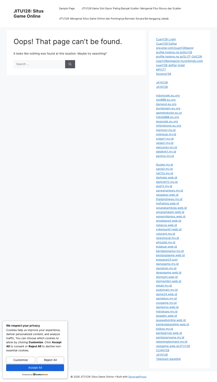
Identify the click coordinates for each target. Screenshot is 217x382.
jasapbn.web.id (166, 315)
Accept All (35, 367)
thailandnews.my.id (169, 199)
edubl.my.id (164, 285)
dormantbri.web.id (168, 281)
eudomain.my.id (167, 290)
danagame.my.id (167, 264)
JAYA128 (162, 82)
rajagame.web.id (167, 346)
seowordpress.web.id (170, 216)
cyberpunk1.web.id (169, 229)
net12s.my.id (164, 173)
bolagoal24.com (167, 259)
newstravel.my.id (167, 238)
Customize (20, 360)
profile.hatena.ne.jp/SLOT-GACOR (179, 56)
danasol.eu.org (166, 104)
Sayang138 (163, 74)
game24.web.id (166, 294)
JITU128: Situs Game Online (29, 13)
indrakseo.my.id (166, 311)
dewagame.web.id (168, 272)
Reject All (50, 360)
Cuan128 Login (166, 39)
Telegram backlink (168, 359)
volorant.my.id (165, 233)
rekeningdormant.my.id (171, 341)
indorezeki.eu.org (168, 95)
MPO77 (161, 69)
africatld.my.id (165, 242)
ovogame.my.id (166, 303)
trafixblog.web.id (167, 203)
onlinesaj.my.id (166, 134)
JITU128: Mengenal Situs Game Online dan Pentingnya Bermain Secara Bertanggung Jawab (114, 18)
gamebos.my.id (166, 298)
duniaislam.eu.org (168, 108)
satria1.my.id (164, 169)
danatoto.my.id (166, 268)
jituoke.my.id (164, 164)
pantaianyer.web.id (169, 333)
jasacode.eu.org (167, 121)
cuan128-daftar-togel (170, 65)
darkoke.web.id (166, 177)
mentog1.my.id (166, 130)
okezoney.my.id (166, 147)
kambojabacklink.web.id (172, 324)
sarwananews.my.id (169, 190)
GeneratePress (137, 376)
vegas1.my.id (164, 143)
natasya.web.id (166, 225)
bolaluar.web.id (166, 246)
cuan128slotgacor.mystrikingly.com (179, 61)
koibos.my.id (164, 329)
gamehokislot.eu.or (169, 113)
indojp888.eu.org (167, 117)
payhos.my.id (165, 156)
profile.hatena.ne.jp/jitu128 (174, 52)
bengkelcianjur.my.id (170, 251)
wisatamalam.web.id (170, 212)
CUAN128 (162, 350)
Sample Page (67, 8)
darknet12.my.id (167, 182)
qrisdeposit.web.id (168, 220)
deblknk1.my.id (166, 151)
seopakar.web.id (167, 195)
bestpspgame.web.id (170, 255)
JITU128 (184, 346)
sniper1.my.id (165, 138)
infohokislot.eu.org (168, 125)
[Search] (70, 64)
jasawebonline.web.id (171, 320)
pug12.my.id (164, 186)
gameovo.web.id (167, 307)
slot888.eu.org (165, 99)
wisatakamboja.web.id (171, 208)
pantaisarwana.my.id (170, 337)
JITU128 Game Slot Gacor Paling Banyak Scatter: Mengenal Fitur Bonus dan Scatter (131, 8)
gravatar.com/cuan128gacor (175, 48)
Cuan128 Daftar (166, 43)
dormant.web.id (167, 277)
